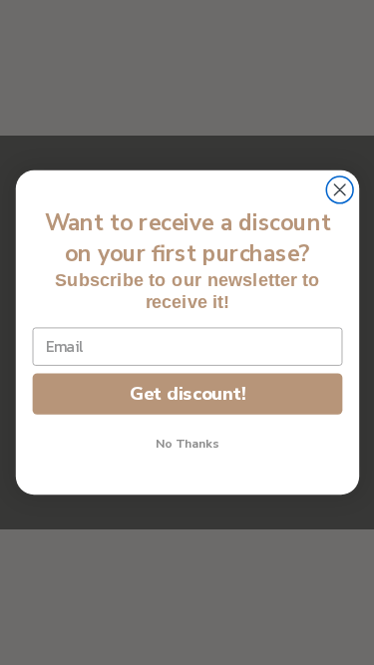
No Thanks (187, 444)
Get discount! (186, 393)
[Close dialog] (339, 189)
